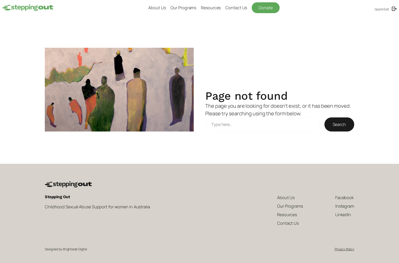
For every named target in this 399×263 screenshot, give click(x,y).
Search (339, 124)
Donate (265, 7)
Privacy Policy (344, 249)
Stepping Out (57, 196)
